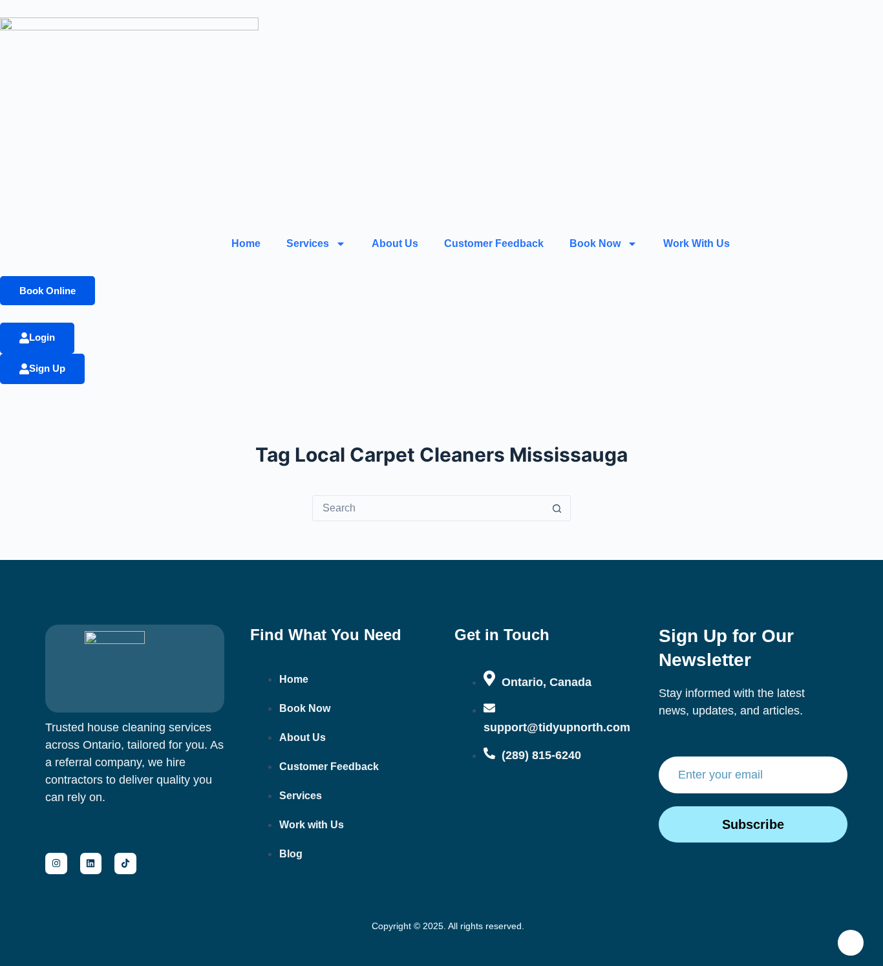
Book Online (47, 290)
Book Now (595, 243)
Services (307, 243)
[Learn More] (851, 943)
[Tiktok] (125, 864)
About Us (395, 243)
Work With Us (696, 243)
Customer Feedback (494, 243)
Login (42, 337)
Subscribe (753, 824)
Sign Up (47, 368)
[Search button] (557, 508)
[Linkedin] (91, 864)
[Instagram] (56, 864)
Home (246, 243)
